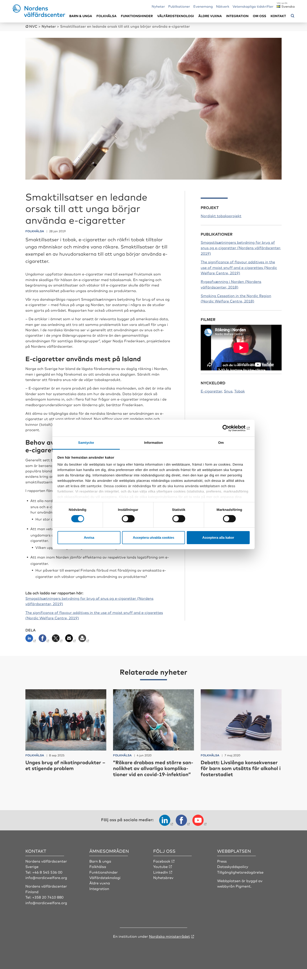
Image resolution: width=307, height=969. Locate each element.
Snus (228, 390)
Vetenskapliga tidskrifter (253, 6)
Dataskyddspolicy (232, 866)
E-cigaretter (211, 390)
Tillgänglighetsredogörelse (240, 872)
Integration (237, 16)
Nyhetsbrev (163, 877)
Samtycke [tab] (86, 443)
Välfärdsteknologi (175, 16)
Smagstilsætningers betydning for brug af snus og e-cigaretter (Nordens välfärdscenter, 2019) (241, 248)
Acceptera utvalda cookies (153, 537)
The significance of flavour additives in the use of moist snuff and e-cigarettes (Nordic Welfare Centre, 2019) (239, 267)
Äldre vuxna (210, 16)
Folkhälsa (106, 16)
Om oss (259, 16)
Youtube (160, 866)
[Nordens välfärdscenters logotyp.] (39, 15)
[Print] (84, 639)
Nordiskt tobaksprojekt (221, 215)
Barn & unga (80, 16)
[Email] (71, 639)
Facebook (161, 861)
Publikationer (179, 6)
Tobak (239, 390)
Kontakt (278, 16)
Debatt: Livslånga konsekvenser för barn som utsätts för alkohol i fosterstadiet (241, 768)
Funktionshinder (137, 16)
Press (222, 861)
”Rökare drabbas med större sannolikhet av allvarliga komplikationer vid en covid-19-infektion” (153, 768)
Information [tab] (153, 443)
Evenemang (203, 6)
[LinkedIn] (31, 639)
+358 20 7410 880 (47, 897)
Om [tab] (221, 443)
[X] (57, 639)
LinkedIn (160, 872)
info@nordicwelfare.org (46, 877)
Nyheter (158, 6)
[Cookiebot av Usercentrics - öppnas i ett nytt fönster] (230, 428)
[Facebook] (44, 639)
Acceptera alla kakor (218, 537)
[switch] (128, 518)
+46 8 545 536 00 (47, 872)
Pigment (243, 885)
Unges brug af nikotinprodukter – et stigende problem (65, 765)
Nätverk (222, 6)
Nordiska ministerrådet (169, 936)
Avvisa (89, 537)
